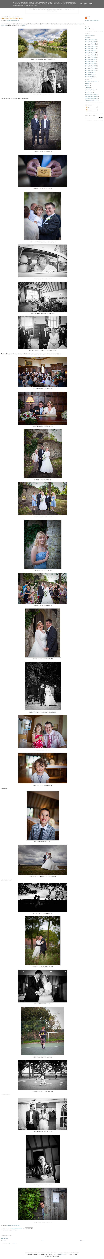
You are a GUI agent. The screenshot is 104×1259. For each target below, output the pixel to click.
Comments (89, 110)
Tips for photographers (90, 89)
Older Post (82, 1240)
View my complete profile (92, 20)
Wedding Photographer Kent (12, 20)
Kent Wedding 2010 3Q (90, 43)
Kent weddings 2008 (89, 78)
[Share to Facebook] (30, 1228)
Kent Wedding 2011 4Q (90, 52)
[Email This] (25, 1228)
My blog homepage (89, 28)
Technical (87, 87)
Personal (87, 83)
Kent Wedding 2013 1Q (90, 61)
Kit (86, 80)
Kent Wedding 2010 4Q (90, 44)
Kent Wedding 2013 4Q (90, 67)
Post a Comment (4, 1238)
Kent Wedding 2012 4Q (90, 59)
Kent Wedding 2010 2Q (90, 41)
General (87, 37)
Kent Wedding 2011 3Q (90, 50)
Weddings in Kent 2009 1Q (91, 94)
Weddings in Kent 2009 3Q (91, 98)
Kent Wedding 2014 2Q (90, 70)
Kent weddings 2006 (89, 74)
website (62, 1254)
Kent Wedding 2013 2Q (90, 63)
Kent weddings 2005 (89, 72)
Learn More (83, 3)
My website (87, 27)
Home (43, 1240)
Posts (88, 107)
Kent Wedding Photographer (13, 1225)
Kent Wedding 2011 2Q (90, 48)
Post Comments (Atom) (12, 1244)
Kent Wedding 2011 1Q (90, 46)
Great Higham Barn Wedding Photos (12, 18)
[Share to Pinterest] (32, 1228)
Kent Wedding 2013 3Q (90, 65)
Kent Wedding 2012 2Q (90, 56)
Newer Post (3, 1240)
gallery (23, 25)
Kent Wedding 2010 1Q (90, 39)
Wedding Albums (89, 91)
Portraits (87, 85)
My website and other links (91, 81)
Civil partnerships (89, 35)
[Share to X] (29, 1228)
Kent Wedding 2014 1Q (90, 68)
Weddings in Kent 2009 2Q (91, 96)
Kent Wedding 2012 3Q (90, 57)
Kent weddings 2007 (89, 76)
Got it (90, 3)
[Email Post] (23, 1228)
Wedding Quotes (89, 92)
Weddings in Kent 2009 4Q (91, 100)
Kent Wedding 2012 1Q (90, 54)
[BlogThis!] (27, 1228)
